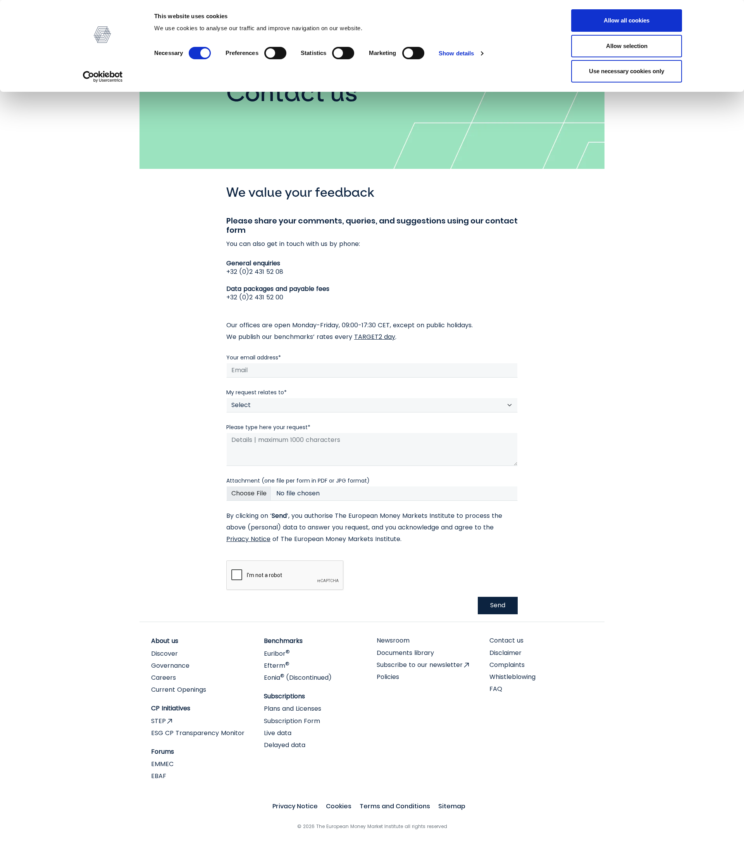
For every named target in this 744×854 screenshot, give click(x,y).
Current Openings (178, 689)
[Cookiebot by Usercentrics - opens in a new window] (103, 76)
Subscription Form (292, 721)
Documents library (405, 652)
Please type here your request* (268, 427)
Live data (277, 733)
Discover (164, 653)
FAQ (495, 688)
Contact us (506, 640)
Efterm (276, 665)
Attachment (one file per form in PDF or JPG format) (298, 481)
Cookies (338, 806)
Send (497, 605)
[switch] (275, 53)
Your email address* (253, 357)
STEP (158, 721)
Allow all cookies (626, 20)
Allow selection (627, 46)
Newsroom (393, 640)
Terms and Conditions (395, 806)
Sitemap (451, 806)
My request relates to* (256, 392)
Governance (170, 665)
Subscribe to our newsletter (420, 664)
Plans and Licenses (292, 708)
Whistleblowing (512, 676)
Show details (456, 53)
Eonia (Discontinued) (298, 677)
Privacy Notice (248, 538)
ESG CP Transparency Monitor (198, 733)
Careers (163, 677)
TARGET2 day (374, 336)
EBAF (158, 776)
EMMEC (162, 763)
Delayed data (284, 745)
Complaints (507, 664)
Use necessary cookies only (626, 71)
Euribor (276, 653)
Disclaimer (505, 652)
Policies (388, 676)
